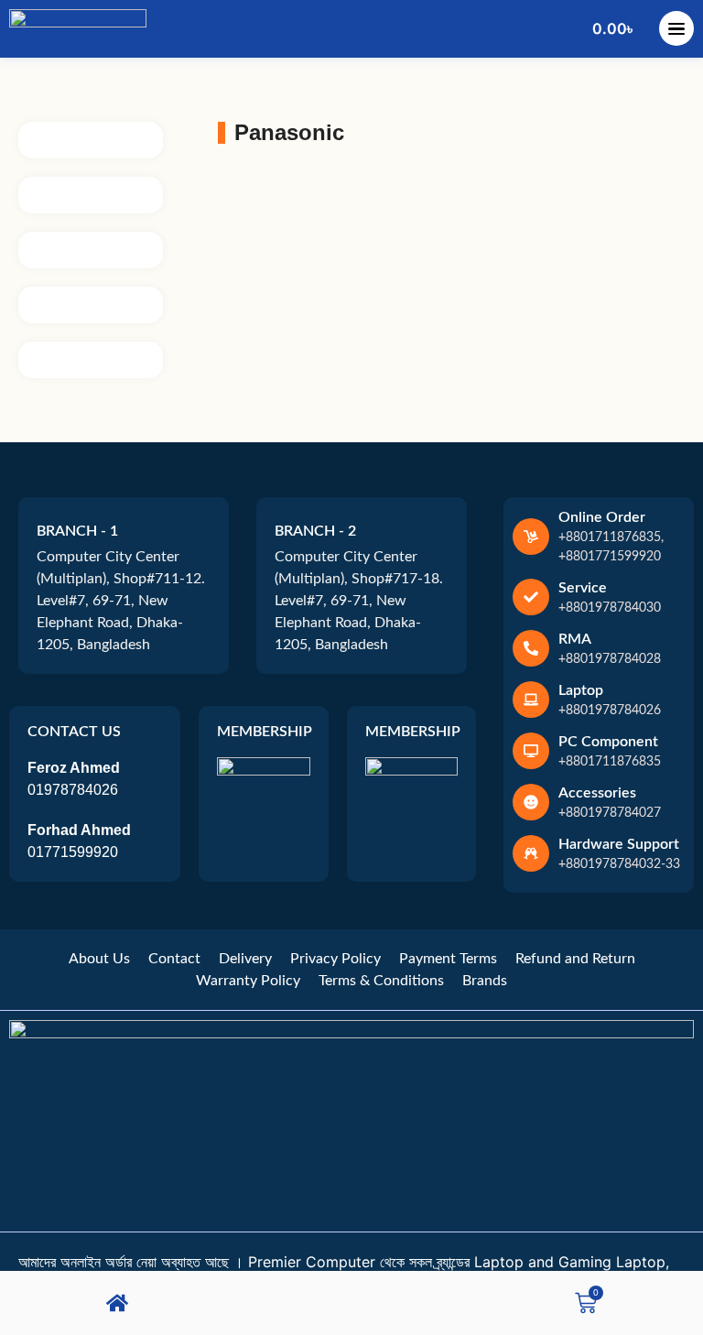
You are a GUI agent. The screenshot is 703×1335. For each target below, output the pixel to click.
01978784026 (72, 790)
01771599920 (72, 852)
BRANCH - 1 (77, 531)
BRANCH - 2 (315, 531)
